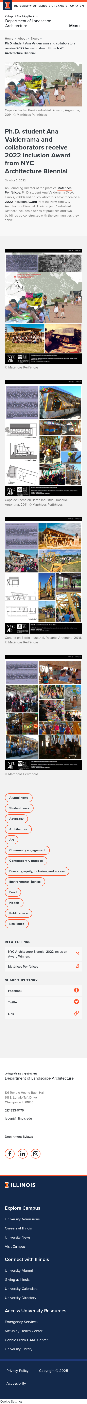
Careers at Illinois (18, 1228)
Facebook (15, 990)
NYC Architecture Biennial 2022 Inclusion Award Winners (37, 954)
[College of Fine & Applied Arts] (37, 16)
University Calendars (21, 1288)
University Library (18, 1349)
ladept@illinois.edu (18, 1118)
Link (11, 1013)
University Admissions (22, 1219)
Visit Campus (15, 1246)
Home (9, 38)
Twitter (13, 1002)
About (22, 38)
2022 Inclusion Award (21, 201)
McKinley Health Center (23, 1330)
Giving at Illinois (17, 1279)
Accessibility (16, 1383)
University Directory (20, 1297)
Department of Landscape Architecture (28, 23)
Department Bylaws (19, 1136)
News (35, 38)
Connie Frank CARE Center (26, 1340)
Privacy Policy (17, 1370)
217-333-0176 (14, 1110)
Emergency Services (21, 1321)
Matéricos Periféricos (23, 966)
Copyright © (53, 1370)
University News (18, 1237)
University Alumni (19, 1270)
